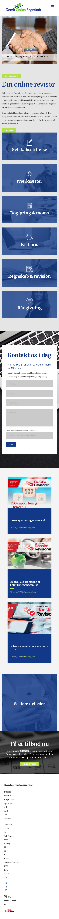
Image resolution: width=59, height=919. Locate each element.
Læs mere (9, 130)
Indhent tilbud (30, 764)
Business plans (29, 527)
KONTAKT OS (31, 47)
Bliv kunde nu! (11, 76)
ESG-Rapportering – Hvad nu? (27, 520)
